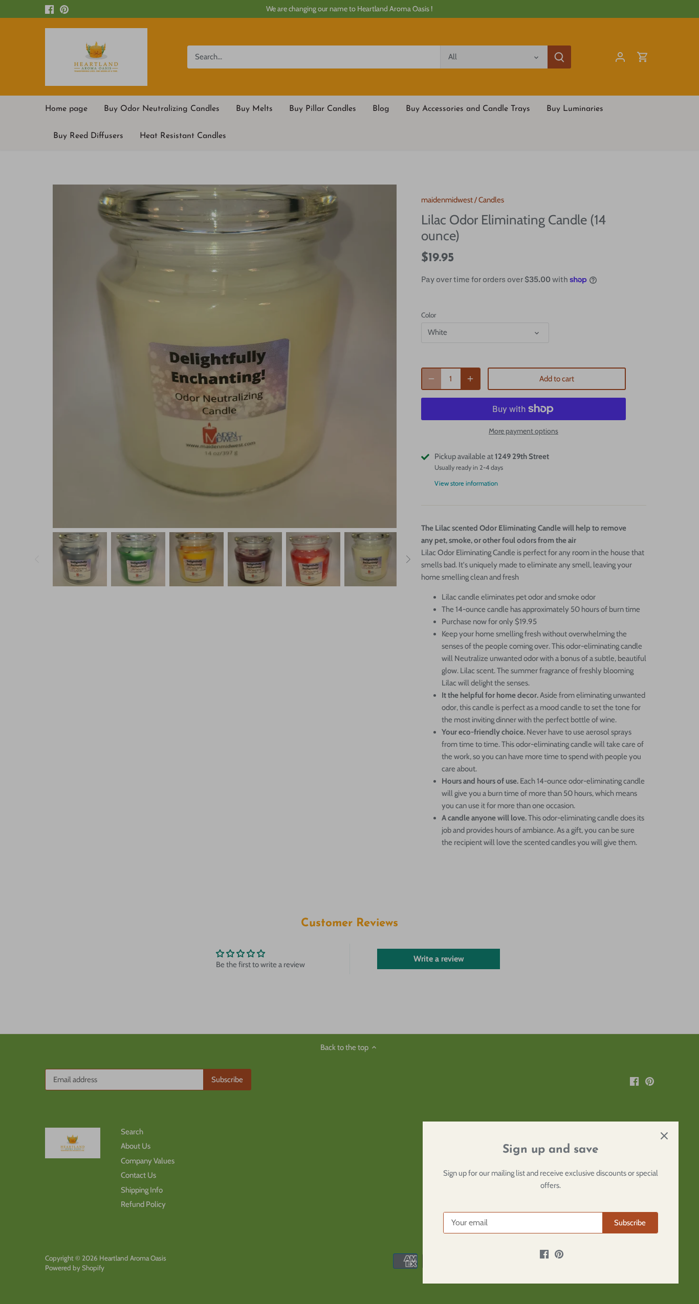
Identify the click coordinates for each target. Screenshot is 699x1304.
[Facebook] (544, 1254)
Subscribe (630, 1222)
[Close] (664, 1136)
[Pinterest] (559, 1254)
